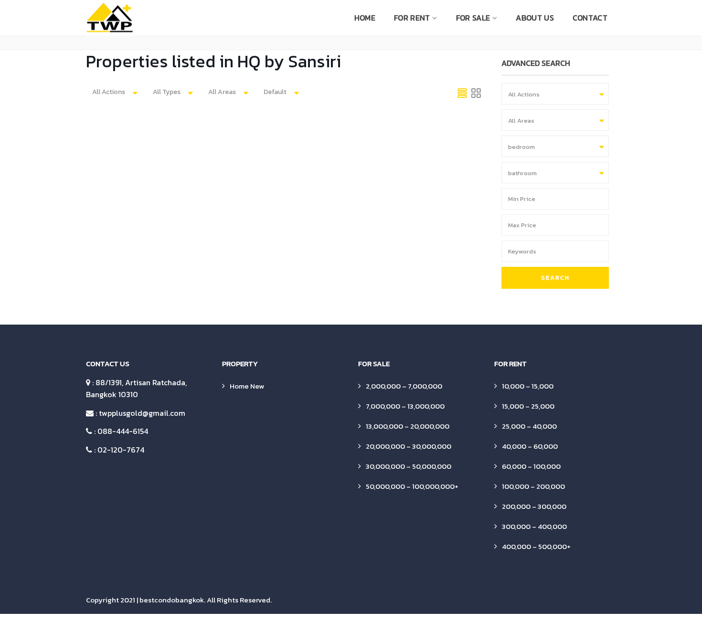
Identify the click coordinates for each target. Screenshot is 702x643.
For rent (412, 17)
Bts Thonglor (270, 200)
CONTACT (590, 17)
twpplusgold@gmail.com (142, 413)
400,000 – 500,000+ (536, 546)
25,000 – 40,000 (529, 426)
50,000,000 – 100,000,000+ (412, 486)
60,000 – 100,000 (531, 466)
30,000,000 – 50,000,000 (408, 466)
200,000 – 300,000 (534, 506)
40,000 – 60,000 (530, 446)
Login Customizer (365, 628)
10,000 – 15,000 (527, 385)
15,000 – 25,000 (528, 406)
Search (555, 277)
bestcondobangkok (171, 599)
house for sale (281, 628)
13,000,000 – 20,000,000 (407, 426)
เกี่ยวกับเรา (602, 628)
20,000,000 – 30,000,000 (408, 446)
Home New (247, 385)
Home (364, 17)
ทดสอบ (565, 628)
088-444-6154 (122, 431)
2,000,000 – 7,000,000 (404, 385)
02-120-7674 (120, 449)
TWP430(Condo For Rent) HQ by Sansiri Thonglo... (339, 183)
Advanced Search (143, 628)
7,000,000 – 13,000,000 (405, 406)
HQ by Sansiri (311, 200)
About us (534, 17)
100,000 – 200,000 (533, 486)
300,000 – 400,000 (534, 526)
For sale (473, 17)
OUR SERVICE (473, 628)
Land (321, 628)
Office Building (422, 628)
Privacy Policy (523, 628)
